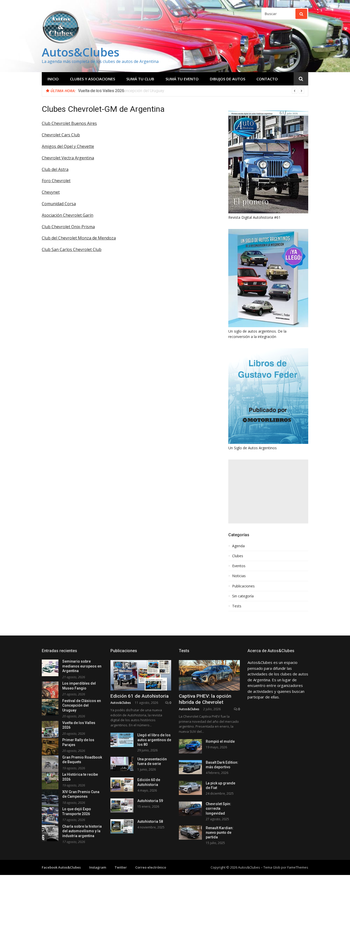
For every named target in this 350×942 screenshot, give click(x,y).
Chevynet (51, 192)
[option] (191, 91)
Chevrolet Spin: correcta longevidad (218, 808)
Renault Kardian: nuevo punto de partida (219, 832)
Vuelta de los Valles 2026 (101, 90)
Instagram (97, 867)
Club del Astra (55, 169)
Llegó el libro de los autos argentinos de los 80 (154, 739)
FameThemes (297, 867)
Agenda (238, 546)
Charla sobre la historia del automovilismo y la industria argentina (82, 831)
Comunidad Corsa (59, 203)
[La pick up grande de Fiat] (190, 788)
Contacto (267, 78)
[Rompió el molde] (190, 746)
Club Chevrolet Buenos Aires (69, 123)
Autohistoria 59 (150, 801)
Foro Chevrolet (56, 180)
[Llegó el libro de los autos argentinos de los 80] (121, 740)
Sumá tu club (140, 78)
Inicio (53, 78)
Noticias (239, 576)
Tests (236, 606)
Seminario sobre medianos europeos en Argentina (81, 666)
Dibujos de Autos (227, 78)
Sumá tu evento (182, 78)
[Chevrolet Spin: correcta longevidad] (190, 809)
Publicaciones (243, 586)
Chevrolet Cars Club (61, 135)
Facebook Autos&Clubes (61, 867)
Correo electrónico (150, 867)
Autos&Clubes (80, 52)
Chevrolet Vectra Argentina (68, 158)
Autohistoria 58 (150, 821)
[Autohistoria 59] (121, 805)
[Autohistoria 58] (121, 826)
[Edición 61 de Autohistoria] (140, 675)
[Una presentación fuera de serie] (121, 764)
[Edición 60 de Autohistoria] (121, 784)
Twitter (121, 867)
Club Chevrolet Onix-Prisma (68, 226)
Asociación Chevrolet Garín (67, 215)
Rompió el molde (220, 741)
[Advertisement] (268, 491)
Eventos (238, 566)
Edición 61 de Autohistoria (139, 696)
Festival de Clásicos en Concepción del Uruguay (81, 705)
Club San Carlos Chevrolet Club (71, 249)
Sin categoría (243, 596)
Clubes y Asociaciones (92, 78)
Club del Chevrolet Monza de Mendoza (79, 238)
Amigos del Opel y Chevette (68, 146)
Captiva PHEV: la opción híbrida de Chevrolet (205, 699)
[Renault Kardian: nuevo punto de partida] (190, 833)
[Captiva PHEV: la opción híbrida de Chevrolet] (209, 675)
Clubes (237, 556)
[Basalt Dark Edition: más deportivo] (190, 767)
